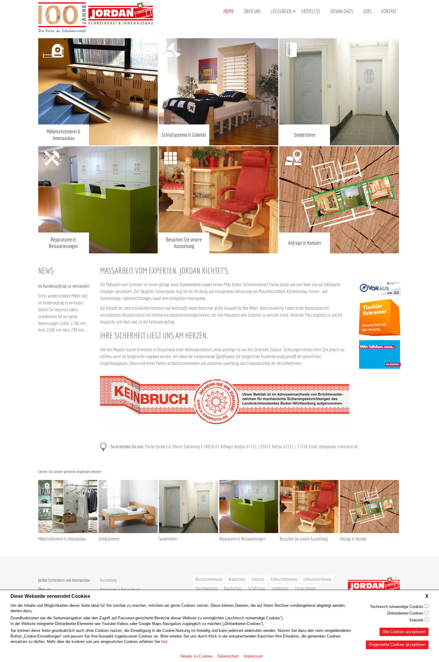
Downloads (341, 11)
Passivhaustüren (206, 588)
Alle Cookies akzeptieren (404, 631)
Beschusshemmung (208, 579)
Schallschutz (256, 588)
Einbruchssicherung (317, 579)
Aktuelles (310, 11)
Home (228, 11)
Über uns (252, 11)
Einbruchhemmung (284, 579)
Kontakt (389, 11)
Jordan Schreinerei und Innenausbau (64, 580)
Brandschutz (236, 579)
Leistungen (281, 11)
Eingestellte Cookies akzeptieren (397, 644)
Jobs (367, 11)
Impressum (253, 656)
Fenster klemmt (305, 588)
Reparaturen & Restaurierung (120, 589)
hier (164, 641)
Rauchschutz (233, 588)
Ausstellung (108, 580)
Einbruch (258, 579)
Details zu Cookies (196, 656)
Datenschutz (228, 656)
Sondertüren (279, 588)
